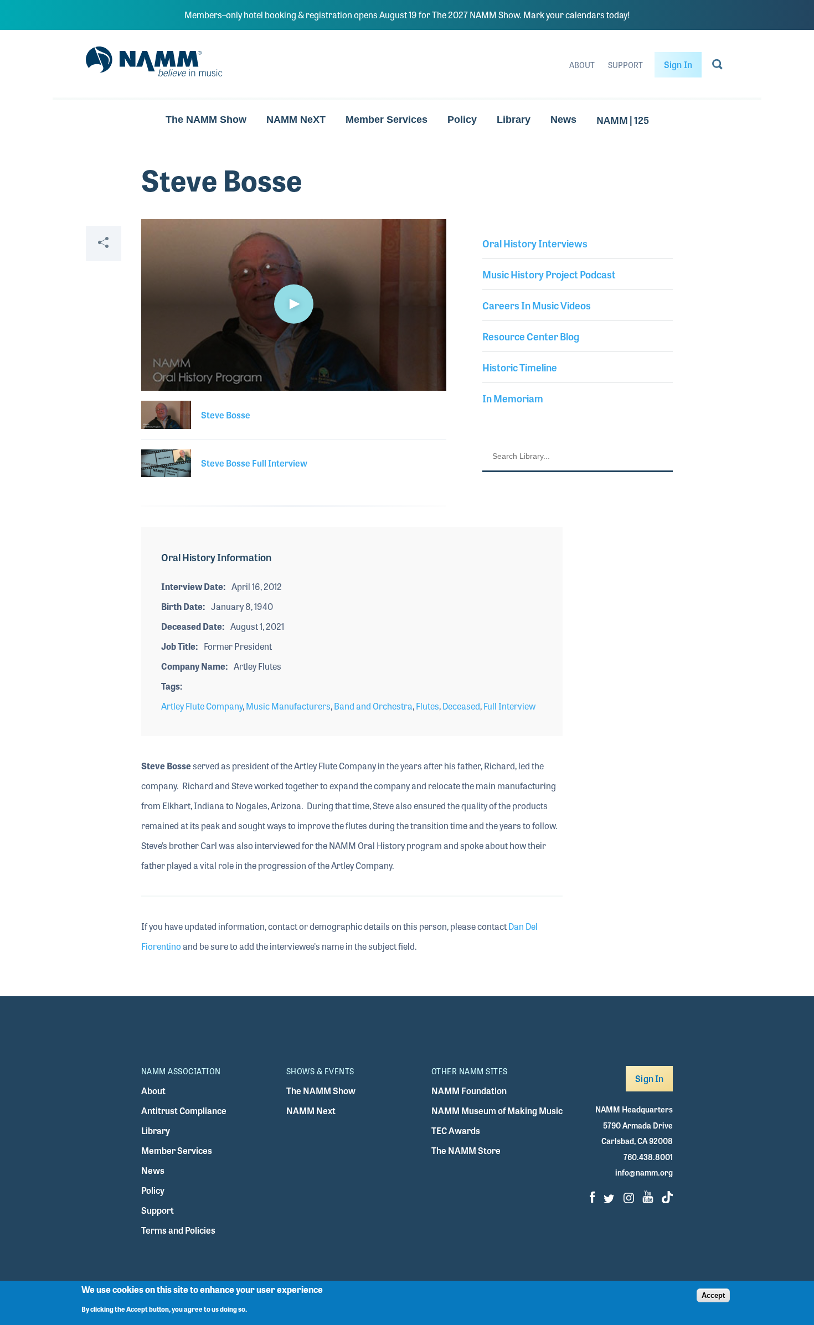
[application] (293, 305)
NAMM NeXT (296, 119)
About (582, 64)
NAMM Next (311, 1110)
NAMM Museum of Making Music (497, 1110)
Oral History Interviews (535, 243)
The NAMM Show (206, 119)
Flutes (427, 706)
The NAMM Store (466, 1150)
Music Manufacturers (288, 706)
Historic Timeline (519, 367)
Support (625, 64)
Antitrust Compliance (183, 1110)
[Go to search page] (717, 66)
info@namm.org (644, 1172)
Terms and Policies (178, 1230)
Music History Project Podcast (549, 274)
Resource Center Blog (530, 336)
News (563, 119)
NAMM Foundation (469, 1090)
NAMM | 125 (622, 119)
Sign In (678, 64)
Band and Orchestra (373, 706)
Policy (462, 119)
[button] (293, 303)
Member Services (386, 119)
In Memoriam (512, 398)
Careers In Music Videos (536, 305)
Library (513, 119)
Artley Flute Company (202, 706)
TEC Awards (455, 1130)
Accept (713, 1295)
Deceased (461, 706)
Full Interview (509, 706)
